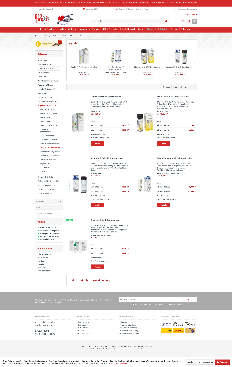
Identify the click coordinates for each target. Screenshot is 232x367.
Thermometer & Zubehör (49, 125)
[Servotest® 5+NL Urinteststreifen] (180, 56)
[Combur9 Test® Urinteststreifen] (84, 56)
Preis (38, 207)
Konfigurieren (222, 362)
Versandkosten (123, 346)
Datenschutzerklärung (129, 331)
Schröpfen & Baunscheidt (48, 101)
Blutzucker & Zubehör (48, 113)
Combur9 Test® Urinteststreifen (84, 67)
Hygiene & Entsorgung (47, 185)
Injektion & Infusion (46, 64)
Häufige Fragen (44, 271)
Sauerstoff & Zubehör (48, 140)
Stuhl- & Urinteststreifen (49, 148)
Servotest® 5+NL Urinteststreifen (179, 67)
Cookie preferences (45, 254)
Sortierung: (165, 87)
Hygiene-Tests (45, 163)
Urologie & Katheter (46, 177)
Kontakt (41, 264)
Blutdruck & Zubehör (48, 109)
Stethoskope (44, 121)
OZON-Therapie (44, 72)
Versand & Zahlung (128, 325)
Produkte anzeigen (44, 213)
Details (97, 143)
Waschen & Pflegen (45, 85)
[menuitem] (190, 14)
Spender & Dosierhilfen (47, 89)
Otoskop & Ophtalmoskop (45, 130)
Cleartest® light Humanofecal (105, 220)
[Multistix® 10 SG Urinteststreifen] (148, 56)
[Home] (41, 29)
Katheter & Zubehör (47, 159)
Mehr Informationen (119, 363)
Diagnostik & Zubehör (47, 105)
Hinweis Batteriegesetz (129, 333)
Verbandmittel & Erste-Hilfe (49, 181)
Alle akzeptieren (206, 362)
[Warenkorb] (194, 21)
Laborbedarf (44, 167)
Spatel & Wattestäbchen (49, 155)
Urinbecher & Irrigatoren (49, 151)
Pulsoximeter (44, 117)
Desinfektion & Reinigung (48, 81)
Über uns (41, 267)
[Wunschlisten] (188, 21)
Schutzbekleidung (45, 97)
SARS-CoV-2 (44, 171)
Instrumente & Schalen (47, 189)
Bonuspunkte (83, 322)
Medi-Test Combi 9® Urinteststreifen (115, 68)
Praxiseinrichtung (45, 193)
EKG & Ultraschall (46, 136)
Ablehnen (192, 362)
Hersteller (40, 201)
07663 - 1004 (42, 330)
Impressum (82, 325)
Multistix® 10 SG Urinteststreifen (147, 67)
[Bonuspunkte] (49, 43)
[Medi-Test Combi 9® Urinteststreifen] (116, 56)
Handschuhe (43, 93)
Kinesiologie (42, 77)
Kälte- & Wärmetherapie (49, 144)
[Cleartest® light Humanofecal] (78, 246)
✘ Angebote (42, 60)
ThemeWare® (137, 349)
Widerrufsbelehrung (128, 328)
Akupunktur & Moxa (46, 68)
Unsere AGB (83, 331)
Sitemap (123, 322)
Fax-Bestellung (44, 261)
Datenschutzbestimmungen (148, 304)
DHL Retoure (43, 258)
